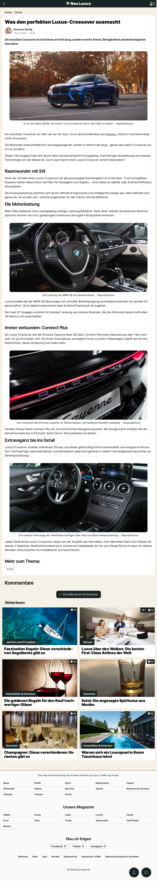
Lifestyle (7, 794)
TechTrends (132, 820)
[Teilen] (134, 872)
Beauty (7, 826)
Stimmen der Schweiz (137, 788)
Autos (18, 12)
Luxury (99, 814)
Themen (38, 794)
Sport (68, 783)
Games (99, 788)
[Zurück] (4, 3)
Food (6, 820)
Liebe (68, 814)
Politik (37, 783)
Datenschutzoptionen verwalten (122, 856)
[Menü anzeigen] (152, 4)
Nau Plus (69, 788)
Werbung (23, 856)
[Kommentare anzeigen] (146, 872)
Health (6, 814)
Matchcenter (102, 783)
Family (129, 814)
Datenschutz (70, 856)
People (130, 783)
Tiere (37, 820)
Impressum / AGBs (91, 856)
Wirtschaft (8, 788)
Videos (38, 788)
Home (8, 12)
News (6, 783)
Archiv (68, 794)
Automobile (102, 820)
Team (35, 856)
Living (37, 814)
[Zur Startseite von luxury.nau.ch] (78, 4)
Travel (68, 820)
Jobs (44, 856)
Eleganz (111, 134)
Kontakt (55, 856)
